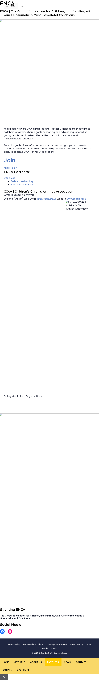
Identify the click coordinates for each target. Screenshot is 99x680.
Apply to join (10, 167)
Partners (53, 662)
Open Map (9, 178)
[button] (21, 6)
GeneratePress (60, 653)
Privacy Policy (14, 644)
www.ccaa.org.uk (76, 198)
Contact (81, 662)
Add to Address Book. (22, 184)
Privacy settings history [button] (80, 644)
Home (6, 662)
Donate (7, 670)
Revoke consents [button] (49, 648)
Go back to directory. (22, 181)
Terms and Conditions (33, 644)
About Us (36, 662)
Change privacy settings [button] (57, 644)
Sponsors (23, 670)
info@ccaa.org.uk (46, 198)
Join (9, 160)
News (67, 662)
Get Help (19, 662)
